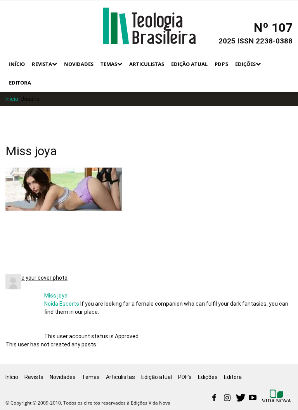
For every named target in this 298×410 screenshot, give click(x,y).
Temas (108, 64)
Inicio (11, 99)
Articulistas (146, 64)
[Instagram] (227, 398)
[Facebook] (214, 398)
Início (17, 64)
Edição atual (189, 64)
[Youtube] (252, 398)
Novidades (79, 64)
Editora (20, 82)
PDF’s (221, 64)
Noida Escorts (61, 304)
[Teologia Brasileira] (149, 26)
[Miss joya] (13, 287)
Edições (245, 64)
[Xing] (277, 396)
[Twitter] (240, 398)
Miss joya (56, 295)
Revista (42, 64)
